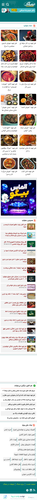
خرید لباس (7, 429)
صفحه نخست (30, 484)
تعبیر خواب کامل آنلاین (27, 434)
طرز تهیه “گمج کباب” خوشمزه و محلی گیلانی (9, 129)
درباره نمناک (20, 484)
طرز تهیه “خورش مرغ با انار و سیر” (9, 173)
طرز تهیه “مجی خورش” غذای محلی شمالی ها (9, 109)
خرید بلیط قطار (17, 459)
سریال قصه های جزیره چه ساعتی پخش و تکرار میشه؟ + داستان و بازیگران (18, 391)
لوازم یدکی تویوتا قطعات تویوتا (24, 454)
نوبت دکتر (13, 439)
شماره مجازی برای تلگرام (26, 439)
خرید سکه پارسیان (28, 464)
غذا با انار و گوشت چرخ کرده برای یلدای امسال (28, 65)
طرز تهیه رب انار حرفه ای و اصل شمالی (28, 44)
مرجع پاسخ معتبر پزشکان (26, 449)
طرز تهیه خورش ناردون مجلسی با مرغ (9, 44)
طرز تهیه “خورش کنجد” (28, 107)
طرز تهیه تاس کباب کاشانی (27, 173)
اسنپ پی (7, 459)
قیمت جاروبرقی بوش (28, 444)
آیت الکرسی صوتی (28, 474)
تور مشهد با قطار (29, 459)
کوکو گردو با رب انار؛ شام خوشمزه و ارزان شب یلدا (9, 65)
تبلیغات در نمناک (8, 484)
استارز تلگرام (15, 444)
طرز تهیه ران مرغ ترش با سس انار (28, 85)
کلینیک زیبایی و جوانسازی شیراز (24, 429)
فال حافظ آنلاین (15, 464)
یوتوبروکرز (17, 469)
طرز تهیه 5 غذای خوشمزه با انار (27, 149)
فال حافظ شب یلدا (28, 469)
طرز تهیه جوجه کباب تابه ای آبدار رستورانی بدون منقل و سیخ (19, 395)
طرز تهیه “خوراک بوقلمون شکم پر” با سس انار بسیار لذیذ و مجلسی (9, 151)
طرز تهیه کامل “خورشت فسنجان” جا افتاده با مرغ (9, 87)
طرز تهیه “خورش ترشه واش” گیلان (27, 129)
